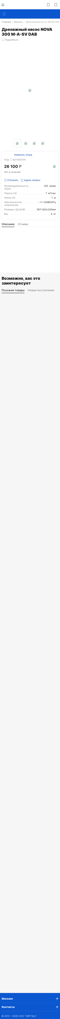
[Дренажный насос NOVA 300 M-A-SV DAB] (30, 90)
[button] (10, 39)
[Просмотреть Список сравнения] (48, 4)
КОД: (7, 159)
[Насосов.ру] (3, 4)
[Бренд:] (54, 166)
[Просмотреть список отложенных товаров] (55, 4)
